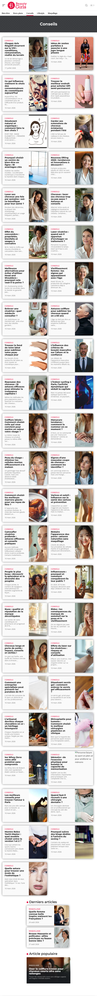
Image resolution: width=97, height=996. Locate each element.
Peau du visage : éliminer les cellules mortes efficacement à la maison (14, 462)
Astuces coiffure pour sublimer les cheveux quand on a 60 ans (61, 312)
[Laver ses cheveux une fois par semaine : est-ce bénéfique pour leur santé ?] (38, 205)
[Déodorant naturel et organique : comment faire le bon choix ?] (38, 131)
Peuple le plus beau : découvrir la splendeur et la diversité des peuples (15, 576)
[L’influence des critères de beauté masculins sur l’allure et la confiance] (84, 355)
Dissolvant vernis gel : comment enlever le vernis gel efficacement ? (61, 687)
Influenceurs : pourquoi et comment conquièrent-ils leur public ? (59, 576)
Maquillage (34, 909)
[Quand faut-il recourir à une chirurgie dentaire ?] (84, 805)
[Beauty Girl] (17, 5)
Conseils (9, 40)
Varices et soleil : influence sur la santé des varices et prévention (61, 498)
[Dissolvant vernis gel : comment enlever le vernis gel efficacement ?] (84, 692)
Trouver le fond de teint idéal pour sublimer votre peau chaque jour (13, 350)
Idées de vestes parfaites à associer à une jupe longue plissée (60, 48)
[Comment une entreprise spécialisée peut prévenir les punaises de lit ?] (38, 692)
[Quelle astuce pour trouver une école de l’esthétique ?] (38, 878)
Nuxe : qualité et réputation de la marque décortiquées (14, 612)
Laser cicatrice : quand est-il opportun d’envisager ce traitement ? (60, 236)
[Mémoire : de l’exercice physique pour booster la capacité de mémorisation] (84, 768)
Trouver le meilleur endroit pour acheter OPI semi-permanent (60, 84)
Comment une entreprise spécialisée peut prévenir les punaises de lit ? (14, 687)
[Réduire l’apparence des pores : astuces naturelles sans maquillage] (84, 542)
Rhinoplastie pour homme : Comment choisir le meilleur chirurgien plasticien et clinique (61, 726)
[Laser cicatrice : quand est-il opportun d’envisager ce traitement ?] (84, 242)
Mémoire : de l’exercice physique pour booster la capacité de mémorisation (59, 763)
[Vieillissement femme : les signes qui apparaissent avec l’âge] (84, 278)
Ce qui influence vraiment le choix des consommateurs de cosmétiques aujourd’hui (15, 87)
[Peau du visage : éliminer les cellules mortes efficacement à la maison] (38, 468)
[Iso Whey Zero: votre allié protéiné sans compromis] (38, 767)
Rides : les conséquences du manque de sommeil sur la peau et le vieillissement (61, 615)
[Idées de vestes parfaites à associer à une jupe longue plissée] (84, 53)
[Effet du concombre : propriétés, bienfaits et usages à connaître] (38, 242)
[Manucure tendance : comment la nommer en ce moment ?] (84, 430)
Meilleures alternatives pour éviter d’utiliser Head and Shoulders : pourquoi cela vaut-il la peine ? (14, 275)
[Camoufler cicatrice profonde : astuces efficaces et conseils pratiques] (38, 543)
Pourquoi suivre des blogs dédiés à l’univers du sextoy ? (60, 835)
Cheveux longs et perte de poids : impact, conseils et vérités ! (15, 649)
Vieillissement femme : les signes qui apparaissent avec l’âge (59, 273)
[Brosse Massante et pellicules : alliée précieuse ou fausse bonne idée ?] (61, 937)
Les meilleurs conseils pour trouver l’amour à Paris (14, 798)
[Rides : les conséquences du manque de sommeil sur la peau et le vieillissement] (84, 619)
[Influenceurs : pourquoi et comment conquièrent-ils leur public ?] (84, 581)
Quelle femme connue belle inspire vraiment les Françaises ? (40, 915)
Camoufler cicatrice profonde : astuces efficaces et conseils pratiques (14, 538)
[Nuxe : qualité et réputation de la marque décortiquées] (38, 619)
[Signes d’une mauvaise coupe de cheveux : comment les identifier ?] (84, 467)
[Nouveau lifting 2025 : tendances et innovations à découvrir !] (84, 168)
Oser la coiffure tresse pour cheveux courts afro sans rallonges (46, 971)
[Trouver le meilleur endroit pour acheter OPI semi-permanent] (84, 91)
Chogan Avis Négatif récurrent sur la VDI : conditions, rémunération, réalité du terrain (15, 49)
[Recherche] (86, 5)
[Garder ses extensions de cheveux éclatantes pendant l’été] (84, 131)
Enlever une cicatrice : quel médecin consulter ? (13, 312)
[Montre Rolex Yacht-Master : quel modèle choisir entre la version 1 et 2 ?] (38, 842)
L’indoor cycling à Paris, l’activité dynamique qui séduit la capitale (61, 385)
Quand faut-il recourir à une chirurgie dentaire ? (59, 798)
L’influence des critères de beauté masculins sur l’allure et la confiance (61, 350)
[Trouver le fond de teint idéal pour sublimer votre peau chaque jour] (38, 355)
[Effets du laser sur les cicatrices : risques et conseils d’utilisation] (84, 656)
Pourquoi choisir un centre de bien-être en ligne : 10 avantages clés (14, 162)
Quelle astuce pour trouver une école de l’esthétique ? (14, 872)
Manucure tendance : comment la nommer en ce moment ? (59, 425)
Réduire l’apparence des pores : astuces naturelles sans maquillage (60, 537)
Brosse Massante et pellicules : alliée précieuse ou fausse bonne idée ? (40, 937)
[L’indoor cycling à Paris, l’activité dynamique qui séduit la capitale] (84, 392)
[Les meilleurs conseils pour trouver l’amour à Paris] (38, 805)
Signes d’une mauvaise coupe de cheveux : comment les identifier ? (60, 462)
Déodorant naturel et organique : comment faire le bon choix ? (14, 126)
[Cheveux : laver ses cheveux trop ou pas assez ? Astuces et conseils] (84, 204)
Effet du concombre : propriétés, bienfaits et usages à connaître (12, 238)
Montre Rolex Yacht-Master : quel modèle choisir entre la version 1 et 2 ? (13, 836)
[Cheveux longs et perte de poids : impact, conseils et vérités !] (38, 656)
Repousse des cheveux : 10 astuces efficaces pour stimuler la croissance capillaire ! (14, 388)
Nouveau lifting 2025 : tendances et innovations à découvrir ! (60, 161)
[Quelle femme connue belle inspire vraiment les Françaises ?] (61, 915)
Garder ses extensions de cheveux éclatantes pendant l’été (59, 126)
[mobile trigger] (4, 5)
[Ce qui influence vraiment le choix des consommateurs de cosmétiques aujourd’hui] (38, 93)
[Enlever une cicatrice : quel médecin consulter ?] (38, 319)
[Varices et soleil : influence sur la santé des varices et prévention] (84, 505)
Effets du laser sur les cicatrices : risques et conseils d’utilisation (61, 650)
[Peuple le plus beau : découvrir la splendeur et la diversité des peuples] (38, 582)
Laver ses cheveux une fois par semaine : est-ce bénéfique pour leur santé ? (15, 199)
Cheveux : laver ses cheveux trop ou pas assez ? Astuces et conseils (60, 199)
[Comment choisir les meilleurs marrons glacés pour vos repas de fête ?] (38, 505)
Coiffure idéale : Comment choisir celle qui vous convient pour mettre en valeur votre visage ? (14, 426)
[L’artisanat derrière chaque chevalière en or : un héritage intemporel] (38, 729)
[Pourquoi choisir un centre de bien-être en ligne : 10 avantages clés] (38, 168)
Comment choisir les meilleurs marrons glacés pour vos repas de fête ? (15, 500)
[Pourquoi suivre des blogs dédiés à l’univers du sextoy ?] (84, 842)
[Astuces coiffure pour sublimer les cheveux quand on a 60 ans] (84, 319)
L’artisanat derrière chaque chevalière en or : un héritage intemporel (14, 724)
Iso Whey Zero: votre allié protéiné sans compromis (13, 761)
